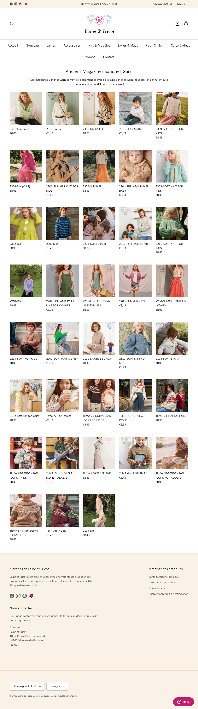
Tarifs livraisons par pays (164, 577)
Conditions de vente (161, 588)
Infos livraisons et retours (164, 582)
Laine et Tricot (25, 695)
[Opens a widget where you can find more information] (183, 702)
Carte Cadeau (180, 45)
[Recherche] (12, 23)
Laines (51, 45)
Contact (108, 57)
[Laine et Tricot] (99, 23)
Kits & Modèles (99, 45)
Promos (89, 57)
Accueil (13, 45)
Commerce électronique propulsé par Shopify (55, 695)
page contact (24, 620)
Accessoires (72, 45)
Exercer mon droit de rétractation (168, 594)
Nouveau (32, 45)
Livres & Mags (128, 45)
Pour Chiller (154, 45)
